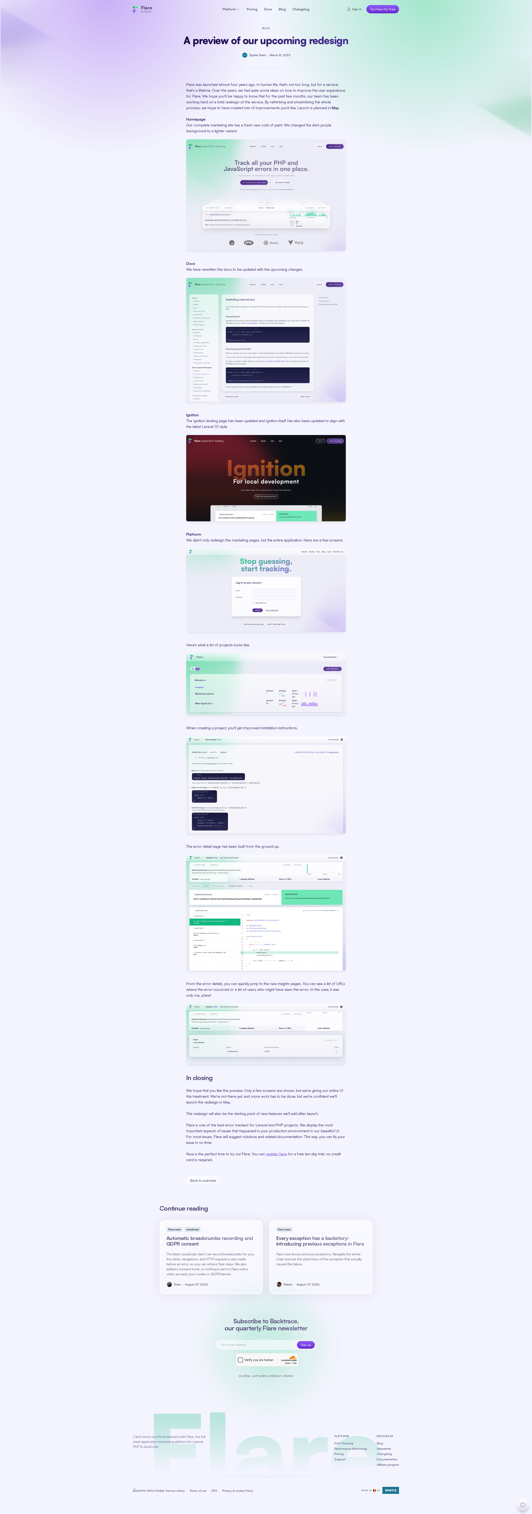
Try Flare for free (382, 9)
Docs (268, 9)
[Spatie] (390, 1490)
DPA (214, 1490)
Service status (175, 1490)
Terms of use (198, 1490)
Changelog (300, 9)
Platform (229, 9)
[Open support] (523, 1505)
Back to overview (203, 1180)
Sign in (356, 9)
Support (340, 1459)
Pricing (252, 9)
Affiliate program (388, 1464)
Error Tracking (343, 1443)
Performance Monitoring (350, 1448)
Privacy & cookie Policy (237, 1490)
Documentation (387, 1459)
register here (276, 1154)
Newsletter (384, 1448)
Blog (282, 9)
